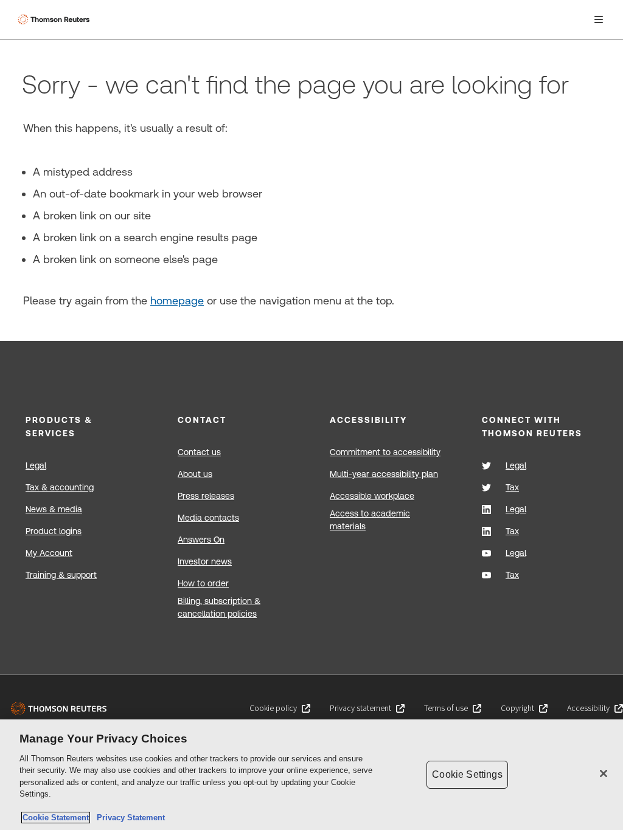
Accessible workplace (372, 496)
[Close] (603, 773)
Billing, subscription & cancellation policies (219, 607)
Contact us (199, 452)
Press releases (206, 496)
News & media (54, 509)
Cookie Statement (56, 817)
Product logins (54, 531)
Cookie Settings (467, 774)
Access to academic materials (370, 520)
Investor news (205, 561)
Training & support (61, 575)
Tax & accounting (60, 487)
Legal (36, 465)
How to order (203, 583)
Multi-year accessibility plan (384, 474)
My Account (49, 553)
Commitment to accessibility (385, 452)
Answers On (201, 539)
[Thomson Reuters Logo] (55, 19)
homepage (177, 300)
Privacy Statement (128, 817)
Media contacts (208, 518)
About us (195, 474)
